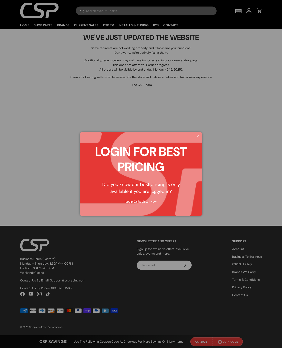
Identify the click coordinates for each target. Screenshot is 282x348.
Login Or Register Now (141, 202)
